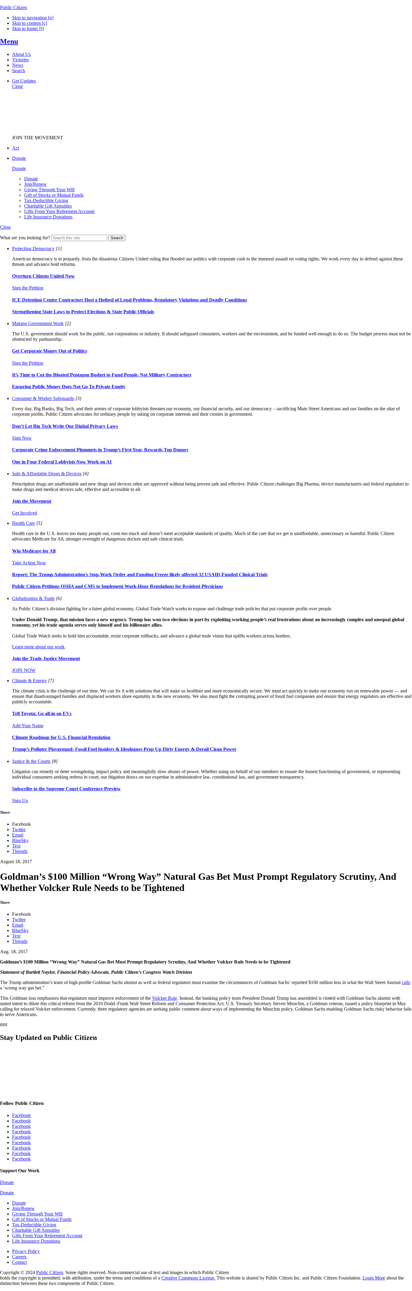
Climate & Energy (29, 680)
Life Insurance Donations (48, 216)
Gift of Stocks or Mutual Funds (54, 195)
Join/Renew (35, 184)
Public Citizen (49, 1272)
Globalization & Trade (33, 598)
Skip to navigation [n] (32, 17)
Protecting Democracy (33, 248)
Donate (31, 178)
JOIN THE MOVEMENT (37, 137)
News (17, 65)
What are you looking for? (25, 237)
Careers (19, 1256)
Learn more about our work (38, 646)
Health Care (23, 523)
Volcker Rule (164, 998)
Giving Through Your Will (49, 189)
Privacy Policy (26, 1251)
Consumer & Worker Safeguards (43, 398)
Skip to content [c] (29, 23)
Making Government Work (38, 323)
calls (406, 982)
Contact (19, 1262)
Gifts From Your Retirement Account (59, 211)
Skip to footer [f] (28, 28)
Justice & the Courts (31, 761)
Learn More (374, 1277)
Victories (20, 59)
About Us (21, 54)
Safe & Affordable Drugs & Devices (46, 473)
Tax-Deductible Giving (46, 200)
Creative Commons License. (188, 1277)
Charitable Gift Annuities (48, 205)
